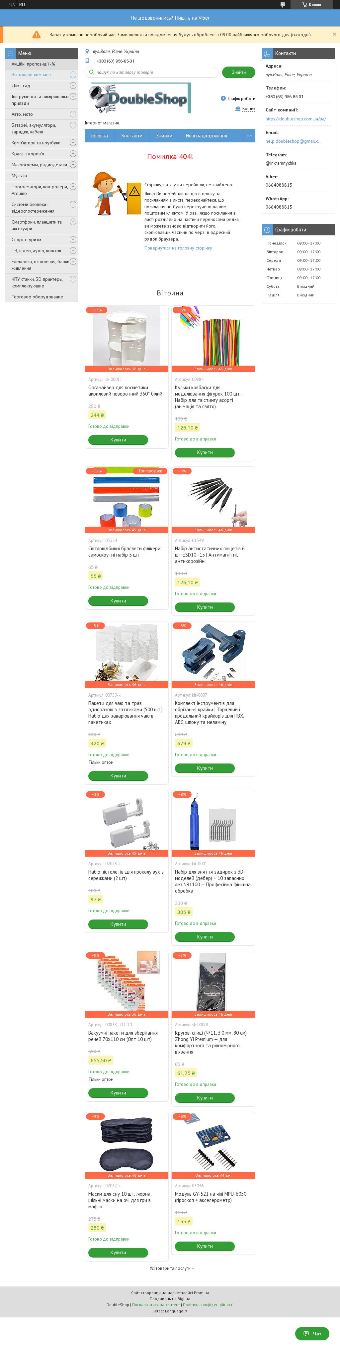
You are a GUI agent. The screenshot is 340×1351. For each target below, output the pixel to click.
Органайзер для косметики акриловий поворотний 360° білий (125, 390)
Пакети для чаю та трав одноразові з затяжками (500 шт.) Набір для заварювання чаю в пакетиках (125, 712)
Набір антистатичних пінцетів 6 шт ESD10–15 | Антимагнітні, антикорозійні (210, 554)
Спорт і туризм (26, 240)
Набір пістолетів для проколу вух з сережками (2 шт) (126, 875)
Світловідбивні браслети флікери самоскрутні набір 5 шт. (124, 551)
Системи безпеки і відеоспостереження (33, 207)
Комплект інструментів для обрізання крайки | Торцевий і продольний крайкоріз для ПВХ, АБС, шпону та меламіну (209, 712)
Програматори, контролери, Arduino (40, 190)
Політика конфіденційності (208, 1304)
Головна (99, 135)
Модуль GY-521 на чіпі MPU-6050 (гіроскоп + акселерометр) (210, 1197)
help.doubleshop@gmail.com (295, 141)
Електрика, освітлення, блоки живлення (40, 264)
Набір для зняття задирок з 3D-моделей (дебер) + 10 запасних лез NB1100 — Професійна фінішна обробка (213, 881)
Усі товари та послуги (170, 1268)
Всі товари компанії (31, 75)
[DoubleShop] (138, 98)
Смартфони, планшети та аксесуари (37, 225)
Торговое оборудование (37, 297)
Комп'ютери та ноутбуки (36, 143)
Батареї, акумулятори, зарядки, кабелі (34, 128)
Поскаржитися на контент (156, 1304)
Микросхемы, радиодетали (39, 165)
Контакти (132, 135)
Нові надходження (206, 135)
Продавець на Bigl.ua (170, 1298)
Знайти (239, 72)
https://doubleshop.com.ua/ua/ (296, 119)
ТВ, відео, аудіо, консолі (36, 250)
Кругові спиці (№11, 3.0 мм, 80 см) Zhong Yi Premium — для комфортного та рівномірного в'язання (211, 1042)
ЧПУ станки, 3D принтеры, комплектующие (37, 282)
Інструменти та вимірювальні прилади (40, 99)
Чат (317, 1333)
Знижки (164, 135)
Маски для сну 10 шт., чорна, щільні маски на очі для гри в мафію (119, 1200)
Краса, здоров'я (28, 154)
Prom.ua (201, 1292)
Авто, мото (22, 114)
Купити (118, 439)
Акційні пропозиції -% (33, 64)
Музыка (19, 176)
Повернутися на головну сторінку (178, 248)
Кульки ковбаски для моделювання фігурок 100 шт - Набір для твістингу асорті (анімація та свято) (208, 397)
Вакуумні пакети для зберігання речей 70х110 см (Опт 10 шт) (123, 1036)
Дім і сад (21, 85)
